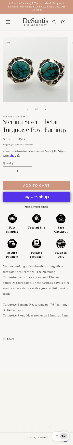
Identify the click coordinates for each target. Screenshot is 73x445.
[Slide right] (45, 109)
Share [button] (10, 338)
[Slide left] (27, 109)
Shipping (7, 144)
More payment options (36, 206)
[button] (8, 22)
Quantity (8, 163)
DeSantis (41, 437)
